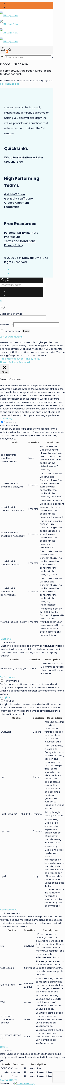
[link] (52, 57)
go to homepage (9, 83)
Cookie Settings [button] (9, 362)
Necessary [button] (6, 418)
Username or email (11, 313)
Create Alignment (16, 203)
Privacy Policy (13, 245)
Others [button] (4, 1047)
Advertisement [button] (8, 909)
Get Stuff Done (14, 194)
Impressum (12, 237)
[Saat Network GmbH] (9, 28)
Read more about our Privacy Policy (20, 358)
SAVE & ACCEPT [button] (8, 1080)
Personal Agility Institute (21, 233)
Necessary (10, 422)
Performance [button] (7, 677)
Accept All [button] (24, 362)
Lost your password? (11, 336)
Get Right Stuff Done (18, 199)
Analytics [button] (5, 697)
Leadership (12, 207)
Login (26, 331)
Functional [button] (5, 639)
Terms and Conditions (20, 241)
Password (6, 324)
